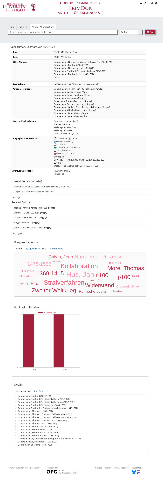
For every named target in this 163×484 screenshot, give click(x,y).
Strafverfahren (64, 282)
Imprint (108, 468)
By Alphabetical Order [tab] (36, 248)
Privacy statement (121, 468)
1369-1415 (50, 273)
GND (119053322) (64, 141)
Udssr (91, 280)
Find (151, 32)
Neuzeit (135, 275)
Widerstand (99, 285)
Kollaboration (79, 266)
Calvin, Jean (61, 256)
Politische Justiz (92, 291)
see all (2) (16, 197)
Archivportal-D (63, 170)
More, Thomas (125, 268)
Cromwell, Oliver (128, 286)
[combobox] (63, 32)
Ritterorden (25, 276)
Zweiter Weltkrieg (54, 290)
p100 (124, 277)
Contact (98, 468)
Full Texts (23, 27)
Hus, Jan (80, 274)
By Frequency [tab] (56, 248)
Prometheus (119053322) (68, 147)
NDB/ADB (61, 144)
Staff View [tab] (38, 391)
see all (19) (17, 233)
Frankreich (28, 271)
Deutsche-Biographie (66, 138)
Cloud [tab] (19, 248)
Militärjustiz (101, 280)
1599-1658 (115, 263)
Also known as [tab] (23, 391)
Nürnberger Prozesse (99, 256)
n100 (102, 275)
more (56, 77)
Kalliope (60, 173)
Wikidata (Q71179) (65, 153)
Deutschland (56, 261)
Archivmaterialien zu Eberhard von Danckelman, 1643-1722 (41, 186)
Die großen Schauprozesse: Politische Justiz (34, 191)
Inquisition (117, 291)
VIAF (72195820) (63, 150)
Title (12, 27)
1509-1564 (28, 284)
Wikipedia (61, 156)
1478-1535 (39, 264)
